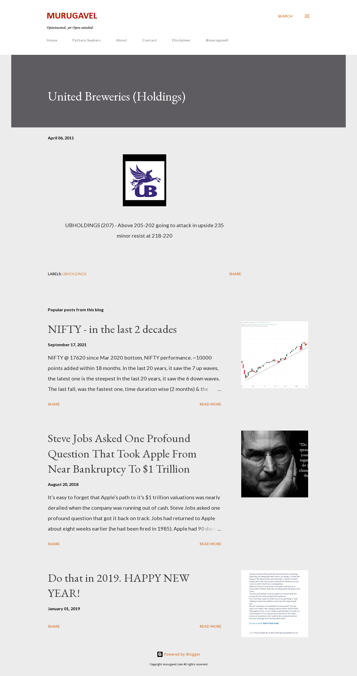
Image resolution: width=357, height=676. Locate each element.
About (121, 40)
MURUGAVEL (72, 16)
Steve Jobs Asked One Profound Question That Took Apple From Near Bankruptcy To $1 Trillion (122, 453)
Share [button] (235, 274)
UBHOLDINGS (74, 274)
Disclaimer (181, 40)
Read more (210, 404)
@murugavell (217, 40)
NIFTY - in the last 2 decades (112, 328)
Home (52, 40)
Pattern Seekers (86, 40)
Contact (149, 40)
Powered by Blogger (181, 654)
